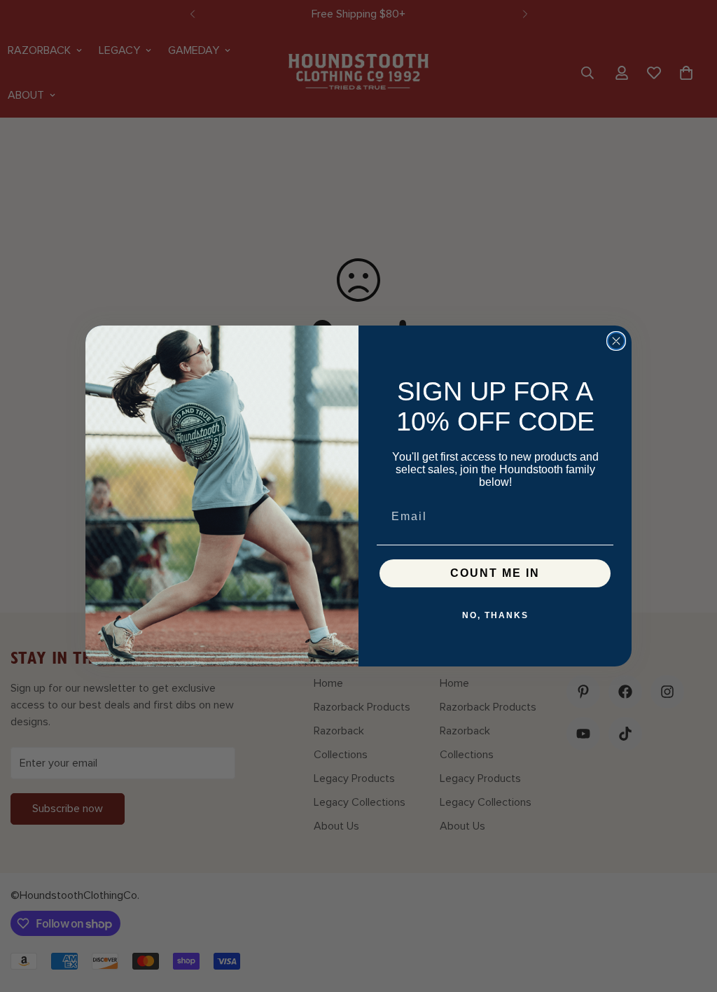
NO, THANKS (495, 615)
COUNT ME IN (495, 573)
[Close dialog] (616, 341)
